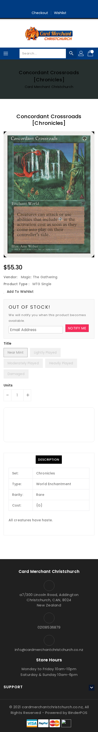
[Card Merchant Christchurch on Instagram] (53, 5)
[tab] (49, 459)
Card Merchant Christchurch (49, 86)
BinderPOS (78, 712)
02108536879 (49, 627)
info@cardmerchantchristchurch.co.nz (49, 649)
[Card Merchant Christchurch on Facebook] (44, 5)
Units (8, 385)
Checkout (40, 12)
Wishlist (60, 12)
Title (8, 343)
